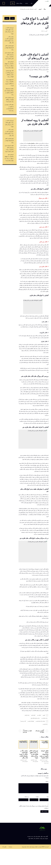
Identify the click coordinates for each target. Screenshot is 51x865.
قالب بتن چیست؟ (23, 721)
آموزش (44, 715)
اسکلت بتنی (39, 715)
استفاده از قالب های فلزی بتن (40, 721)
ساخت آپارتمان (27, 715)
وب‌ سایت (26, 796)
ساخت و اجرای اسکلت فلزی (35, 718)
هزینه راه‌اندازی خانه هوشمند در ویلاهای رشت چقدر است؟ (9, 99)
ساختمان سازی (31, 143)
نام (47, 796)
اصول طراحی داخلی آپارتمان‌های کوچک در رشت (9, 47)
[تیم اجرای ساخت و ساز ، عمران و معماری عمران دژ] (44, 3)
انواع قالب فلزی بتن (31, 721)
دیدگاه (46, 781)
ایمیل (37, 796)
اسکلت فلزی (33, 715)
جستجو (7, 18)
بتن (24, 409)
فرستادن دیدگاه (44, 811)
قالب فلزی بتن (45, 724)
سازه (42, 761)
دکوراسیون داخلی (35, 761)
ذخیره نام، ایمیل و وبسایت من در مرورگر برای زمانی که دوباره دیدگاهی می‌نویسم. (33, 807)
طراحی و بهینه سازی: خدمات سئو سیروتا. (29, 846)
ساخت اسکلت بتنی (44, 718)
